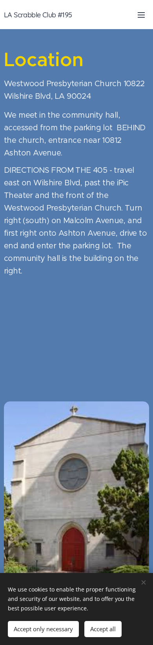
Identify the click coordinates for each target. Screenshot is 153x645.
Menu (141, 14)
